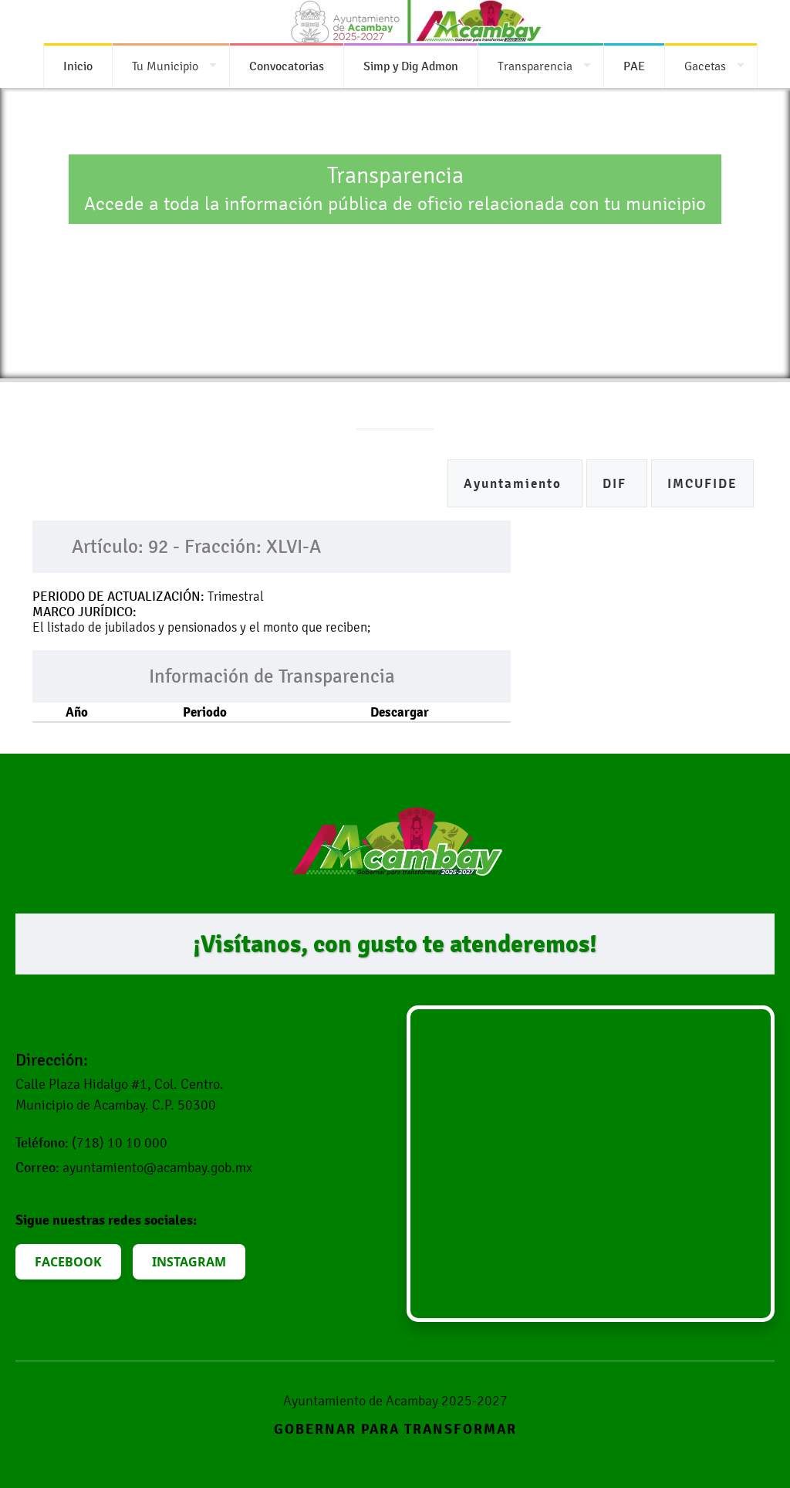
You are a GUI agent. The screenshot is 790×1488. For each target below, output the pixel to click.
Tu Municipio (165, 66)
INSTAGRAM (189, 1261)
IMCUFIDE (702, 484)
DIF (617, 484)
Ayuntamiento (515, 484)
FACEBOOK (68, 1261)
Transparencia (535, 66)
